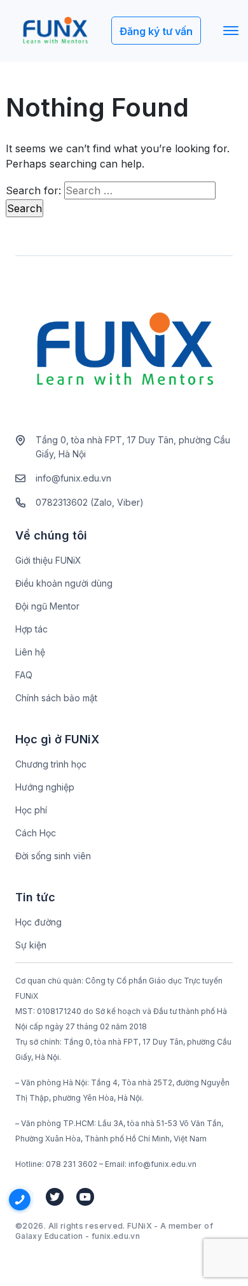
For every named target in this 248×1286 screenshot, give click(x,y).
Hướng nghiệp (44, 787)
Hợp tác (31, 629)
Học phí (31, 809)
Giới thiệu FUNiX (48, 560)
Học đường (38, 922)
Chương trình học (50, 764)
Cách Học (35, 832)
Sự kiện (30, 944)
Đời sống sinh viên (53, 855)
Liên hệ (30, 652)
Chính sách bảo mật (56, 697)
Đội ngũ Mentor (47, 606)
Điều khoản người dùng (64, 583)
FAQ (23, 674)
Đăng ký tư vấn (156, 31)
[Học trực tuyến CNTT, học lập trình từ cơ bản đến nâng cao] (55, 31)
